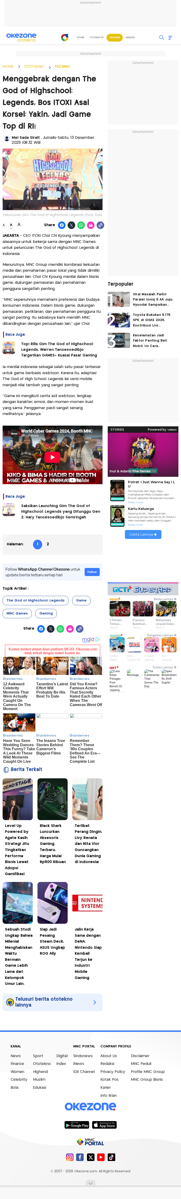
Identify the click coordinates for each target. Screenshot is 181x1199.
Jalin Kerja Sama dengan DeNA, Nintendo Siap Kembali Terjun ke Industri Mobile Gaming (88, 954)
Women (17, 1072)
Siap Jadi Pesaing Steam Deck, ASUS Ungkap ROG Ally (52, 941)
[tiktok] (111, 1157)
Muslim (39, 1079)
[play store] (76, 1124)
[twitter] (91, 1157)
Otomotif (97, 37)
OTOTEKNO (34, 66)
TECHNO (62, 66)
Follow (92, 572)
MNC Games (17, 613)
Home (80, 37)
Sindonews (83, 1056)
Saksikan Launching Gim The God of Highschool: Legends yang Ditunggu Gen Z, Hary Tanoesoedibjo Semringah (60, 511)
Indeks (130, 37)
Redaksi (107, 1064)
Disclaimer (140, 1056)
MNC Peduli (141, 1064)
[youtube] (101, 1157)
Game (81, 600)
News (16, 1056)
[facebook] (80, 1157)
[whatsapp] (81, 225)
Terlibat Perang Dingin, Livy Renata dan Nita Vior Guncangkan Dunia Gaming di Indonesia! (88, 844)
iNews (78, 1064)
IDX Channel (84, 1072)
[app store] (104, 1124)
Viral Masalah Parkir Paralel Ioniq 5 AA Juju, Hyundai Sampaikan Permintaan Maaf (153, 300)
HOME (8, 66)
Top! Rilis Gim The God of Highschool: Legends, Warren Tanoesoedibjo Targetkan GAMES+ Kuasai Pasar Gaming (59, 349)
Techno (114, 37)
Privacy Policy (112, 1072)
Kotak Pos (109, 1079)
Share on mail (91, 225)
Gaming (46, 613)
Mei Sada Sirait (26, 138)
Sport (38, 1056)
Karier (105, 1087)
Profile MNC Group (148, 1072)
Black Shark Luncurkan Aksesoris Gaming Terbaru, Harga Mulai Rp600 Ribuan (53, 844)
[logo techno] (21, 38)
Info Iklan (108, 1095)
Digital (62, 1056)
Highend (40, 1072)
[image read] (9, 347)
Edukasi (39, 1087)
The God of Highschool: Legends (36, 600)
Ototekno (42, 1064)
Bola (14, 1087)
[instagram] (70, 1157)
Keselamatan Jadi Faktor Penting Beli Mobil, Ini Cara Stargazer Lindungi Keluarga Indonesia (150, 341)
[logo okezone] (90, 1106)
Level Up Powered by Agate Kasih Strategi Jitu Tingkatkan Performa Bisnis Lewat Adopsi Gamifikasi (17, 850)
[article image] (119, 299)
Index (61, 1064)
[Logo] (65, 37)
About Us (108, 1056)
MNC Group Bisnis (147, 1079)
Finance (17, 1064)
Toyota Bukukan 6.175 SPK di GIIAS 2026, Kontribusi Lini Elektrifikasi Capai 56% (152, 320)
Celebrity (19, 1079)
